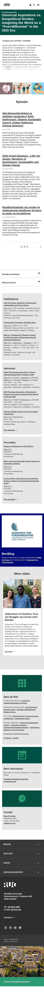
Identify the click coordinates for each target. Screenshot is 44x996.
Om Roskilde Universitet (13, 872)
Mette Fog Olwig (10, 816)
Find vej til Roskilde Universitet (16, 982)
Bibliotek (7, 844)
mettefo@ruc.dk (9, 823)
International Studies (18, 725)
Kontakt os (8, 917)
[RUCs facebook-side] (10, 927)
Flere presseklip (9, 499)
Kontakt (7, 863)
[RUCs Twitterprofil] (5, 927)
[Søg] (34, 5)
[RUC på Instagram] (20, 927)
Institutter (8, 853)
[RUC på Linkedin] (15, 927)
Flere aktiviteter (9, 430)
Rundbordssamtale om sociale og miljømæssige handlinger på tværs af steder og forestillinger (21, 210)
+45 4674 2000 (13, 907)
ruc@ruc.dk (16, 910)
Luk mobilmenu (38, 5)
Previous (3, 619)
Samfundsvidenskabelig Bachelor (16, 727)
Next (40, 619)
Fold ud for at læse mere (8, 66)
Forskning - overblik (11, 738)
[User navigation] (30, 5)
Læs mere (12, 651)
